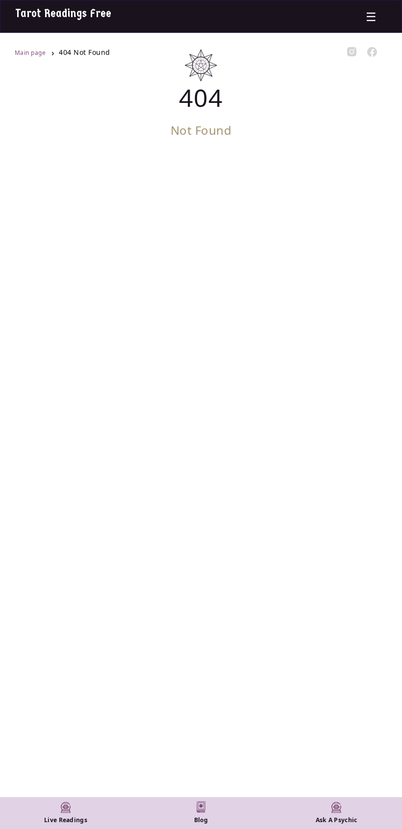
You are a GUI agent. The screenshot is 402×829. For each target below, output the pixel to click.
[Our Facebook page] (372, 52)
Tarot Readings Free (63, 13)
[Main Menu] (371, 16)
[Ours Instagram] (352, 52)
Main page (31, 53)
